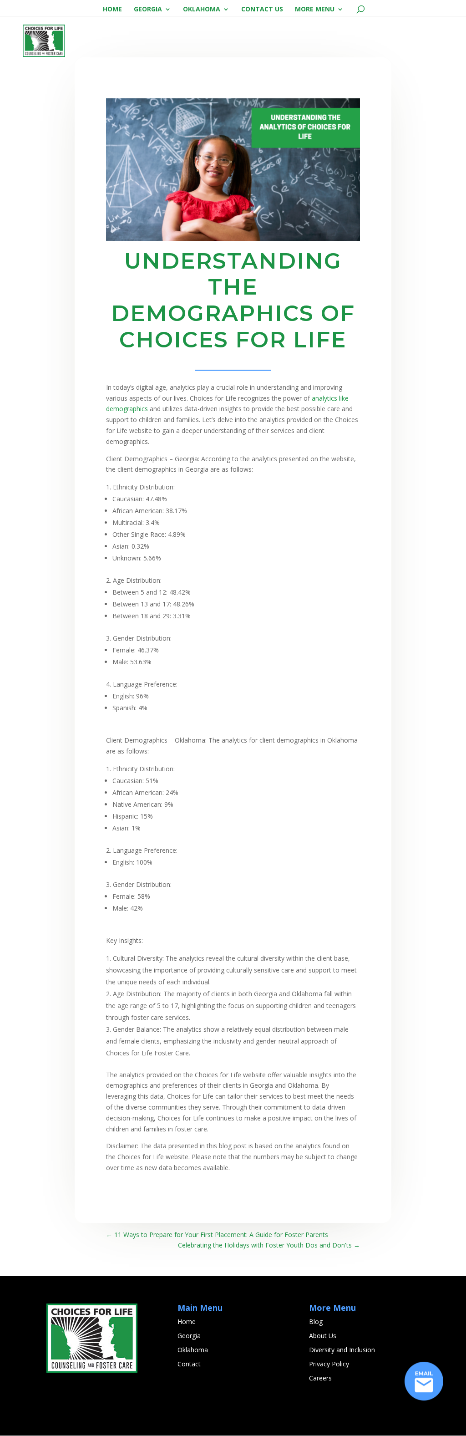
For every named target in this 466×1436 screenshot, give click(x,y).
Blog (316, 1321)
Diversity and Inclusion (342, 1349)
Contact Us (262, 9)
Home (112, 9)
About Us (322, 1335)
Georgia (148, 9)
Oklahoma (201, 9)
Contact (189, 1364)
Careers (320, 1378)
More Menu (314, 9)
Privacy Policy (329, 1364)
